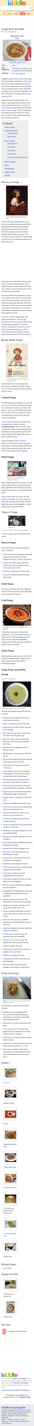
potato (14, 329)
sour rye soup (19, 964)
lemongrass (22, 759)
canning (4, 386)
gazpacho (21, 627)
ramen (21, 496)
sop (3, 289)
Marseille (28, 753)
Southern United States (11, 827)
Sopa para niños (21, 1331)
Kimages (16, 14)
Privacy (23, 1419)
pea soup (16, 899)
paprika (5, 821)
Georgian (15, 836)
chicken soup (14, 724)
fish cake (14, 735)
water (25, 81)
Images (10, 14)
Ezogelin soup (8, 797)
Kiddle (3, 1419)
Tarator (5, 928)
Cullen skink (7, 785)
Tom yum (6, 940)
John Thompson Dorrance (10, 422)
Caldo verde (7, 765)
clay (9, 229)
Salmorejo (5, 627)
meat (29, 68)
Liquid (13, 68)
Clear (27, 8)
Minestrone (6, 848)
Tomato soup (7, 934)
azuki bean (22, 571)
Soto (4, 911)
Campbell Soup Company (10, 424)
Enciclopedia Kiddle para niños (19, 1421)
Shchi (5, 885)
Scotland (26, 782)
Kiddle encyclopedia (19, 1378)
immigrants (5, 322)
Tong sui (6, 575)
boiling (5, 81)
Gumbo (5, 825)
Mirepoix (5, 1001)
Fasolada (6, 803)
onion (13, 821)
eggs (14, 110)
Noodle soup (7, 858)
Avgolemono (7, 727)
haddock (15, 788)
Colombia (26, 724)
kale (9, 768)
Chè (4, 554)
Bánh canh (6, 733)
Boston (27, 332)
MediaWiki (5, 1417)
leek (20, 779)
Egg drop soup (8, 791)
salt (3, 437)
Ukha (5, 946)
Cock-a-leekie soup (9, 779)
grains (10, 115)
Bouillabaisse (7, 753)
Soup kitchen (7, 1043)
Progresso (23, 451)
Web (4, 14)
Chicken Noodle (17, 443)
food (16, 79)
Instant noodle (6, 496)
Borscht (5, 747)
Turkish (25, 797)
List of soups (24, 530)
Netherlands (7, 902)
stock (17, 68)
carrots (7, 118)
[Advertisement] (17, 21)
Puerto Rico (25, 718)
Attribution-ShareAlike (21, 1383)
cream (8, 110)
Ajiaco (5, 724)
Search (31, 8)
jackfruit (28, 559)
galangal (15, 914)
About (17, 1419)
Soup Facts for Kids (8, 1390)
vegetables (16, 70)
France (28, 295)
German (4, 327)
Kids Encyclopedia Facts (9, 32)
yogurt (5, 930)
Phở (4, 867)
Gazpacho (6, 813)
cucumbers (14, 930)
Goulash (6, 819)
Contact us (5, 1421)
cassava (19, 559)
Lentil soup (6, 842)
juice (21, 68)
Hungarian (15, 819)
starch (4, 110)
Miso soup (6, 852)
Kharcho (6, 836)
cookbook (17, 317)
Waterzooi (6, 955)
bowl (28, 84)
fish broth (22, 852)
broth (10, 96)
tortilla (5, 1213)
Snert (5, 899)
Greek (17, 727)
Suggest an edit (25, 1397)
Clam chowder (8, 771)
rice (23, 113)
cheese (16, 506)
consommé (26, 105)
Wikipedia (4, 1416)
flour (3, 115)
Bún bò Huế (7, 759)
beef (27, 819)
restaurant (11, 295)
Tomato (16, 441)
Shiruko (5, 571)
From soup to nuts (9, 1029)
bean (25, 803)
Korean (16, 959)
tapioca (21, 565)
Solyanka (6, 905)
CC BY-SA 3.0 (22, 1410)
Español (28, 14)
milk (8, 410)
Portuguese (18, 765)
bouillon (17, 105)
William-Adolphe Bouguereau (19, 217)
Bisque (5, 739)
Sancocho (6, 873)
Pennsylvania (21, 327)
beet (12, 747)
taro (15, 559)
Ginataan (6, 563)
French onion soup (9, 807)
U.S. (7, 317)
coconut (5, 565)
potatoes (16, 118)
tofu (21, 656)
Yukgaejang (7, 959)
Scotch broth (7, 879)
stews (12, 94)
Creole (20, 825)
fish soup (18, 753)
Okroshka (6, 864)
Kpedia (22, 14)
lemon (5, 729)
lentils (27, 113)
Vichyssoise (6, 642)
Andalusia (5, 629)
